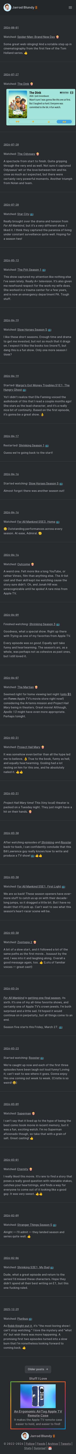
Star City (23, 214)
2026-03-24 (11, 988)
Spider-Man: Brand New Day (36, 37)
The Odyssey (26, 154)
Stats (27, 1448)
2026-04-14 (11, 554)
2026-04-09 (11, 614)
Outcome (23, 564)
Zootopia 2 (24, 942)
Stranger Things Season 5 (34, 1225)
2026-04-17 (11, 436)
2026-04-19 (11, 320)
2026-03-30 (11, 833)
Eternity (22, 1169)
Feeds (41, 1443)
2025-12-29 (11, 1309)
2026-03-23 (11, 1048)
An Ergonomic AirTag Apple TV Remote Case (38, 1413)
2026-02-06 (11, 1257)
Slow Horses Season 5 (32, 329)
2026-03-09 (11, 1104)
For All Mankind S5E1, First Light (39, 886)
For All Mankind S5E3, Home (36, 521)
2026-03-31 (11, 737)
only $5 (66, 694)
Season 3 (42, 624)
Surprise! (40, 1448)
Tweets (65, 1443)
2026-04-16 (11, 474)
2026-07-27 (11, 74)
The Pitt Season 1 (29, 269)
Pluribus (22, 1318)
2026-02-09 (11, 1215)
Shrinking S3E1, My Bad (33, 1267)
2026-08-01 (11, 27)
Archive (53, 1443)
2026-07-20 (11, 144)
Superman (24, 1113)
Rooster (34, 1058)
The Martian (25, 687)
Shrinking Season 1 (32, 445)
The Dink (23, 84)
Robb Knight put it (20, 1326)
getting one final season (44, 998)
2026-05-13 (11, 260)
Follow (30, 1443)
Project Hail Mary (28, 747)
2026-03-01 (11, 1159)
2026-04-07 (11, 677)
